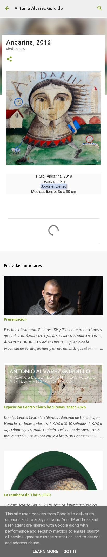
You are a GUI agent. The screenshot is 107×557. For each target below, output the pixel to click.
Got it (70, 551)
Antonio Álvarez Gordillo (39, 8)
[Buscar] (100, 8)
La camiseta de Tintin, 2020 (27, 495)
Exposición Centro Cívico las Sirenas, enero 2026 (45, 407)
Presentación (15, 319)
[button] (9, 59)
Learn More (45, 551)
